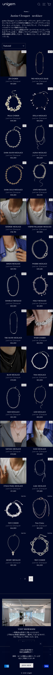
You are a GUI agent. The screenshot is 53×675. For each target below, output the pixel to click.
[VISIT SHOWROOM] (26, 612)
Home (26, 11)
